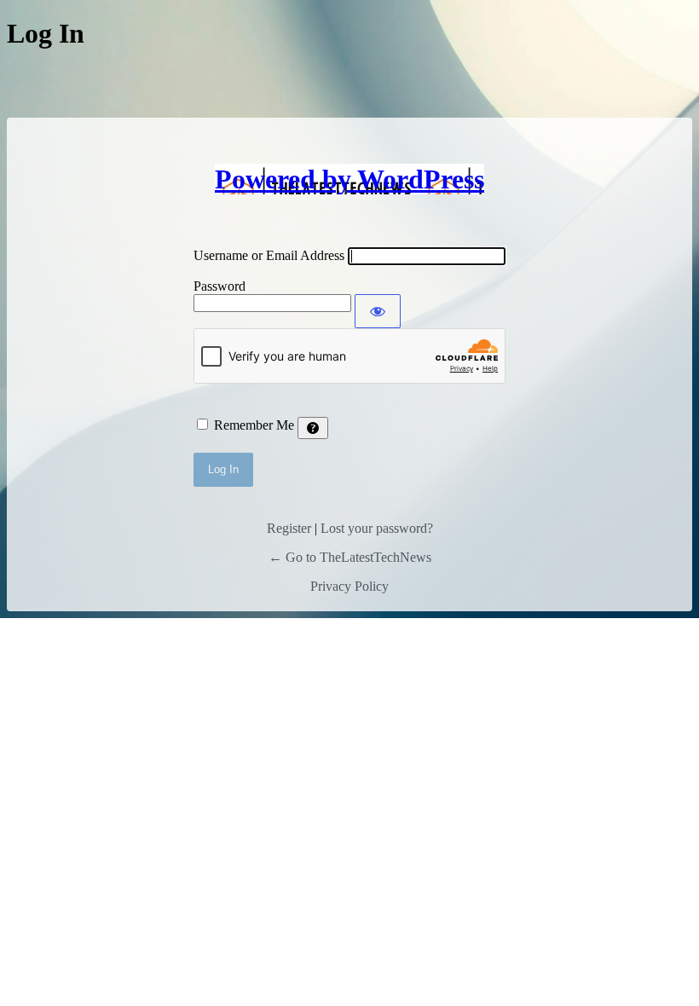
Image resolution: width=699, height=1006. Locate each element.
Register (289, 528)
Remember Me (254, 425)
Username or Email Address (269, 255)
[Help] (313, 428)
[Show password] (378, 311)
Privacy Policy (349, 586)
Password (220, 286)
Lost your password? (377, 528)
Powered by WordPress (349, 179)
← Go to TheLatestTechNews (350, 557)
